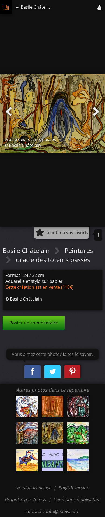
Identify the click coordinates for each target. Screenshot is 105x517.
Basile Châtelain (27, 250)
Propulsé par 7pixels (25, 499)
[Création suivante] (96, 112)
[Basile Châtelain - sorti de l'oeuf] (27, 406)
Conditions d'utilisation (76, 499)
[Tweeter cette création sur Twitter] (52, 371)
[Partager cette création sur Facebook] (32, 371)
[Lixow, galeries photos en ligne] (6, 7)
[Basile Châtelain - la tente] (27, 460)
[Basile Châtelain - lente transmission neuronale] (78, 406)
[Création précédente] (9, 112)
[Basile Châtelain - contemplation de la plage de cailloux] (27, 433)
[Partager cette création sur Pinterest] (72, 371)
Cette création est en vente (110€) (39, 287)
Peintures (79, 250)
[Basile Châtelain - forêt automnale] (52, 406)
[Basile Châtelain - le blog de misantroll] (52, 460)
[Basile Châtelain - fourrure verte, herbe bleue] (78, 433)
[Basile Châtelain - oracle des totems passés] (52, 433)
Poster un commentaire (33, 323)
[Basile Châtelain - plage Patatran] (78, 460)
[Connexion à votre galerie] (100, 7)
